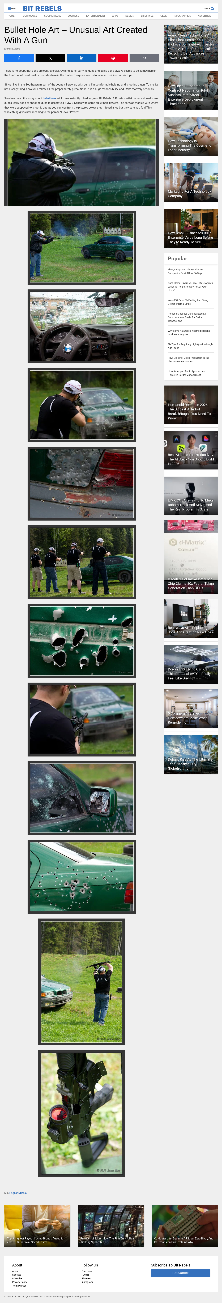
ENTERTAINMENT (95, 16)
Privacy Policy (19, 1282)
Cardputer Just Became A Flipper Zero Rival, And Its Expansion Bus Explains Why (183, 1240)
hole (53, 98)
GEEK (163, 16)
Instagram (87, 1282)
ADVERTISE (204, 16)
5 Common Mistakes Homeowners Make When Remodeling (188, 717)
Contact (16, 1274)
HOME (11, 16)
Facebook (87, 1271)
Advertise (17, 1278)
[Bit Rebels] (41, 9)
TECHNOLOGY (29, 16)
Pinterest (86, 1278)
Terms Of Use (19, 1285)
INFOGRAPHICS (182, 16)
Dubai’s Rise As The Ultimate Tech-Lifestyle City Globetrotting (190, 764)
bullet (46, 98)
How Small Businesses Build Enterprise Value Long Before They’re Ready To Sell (190, 237)
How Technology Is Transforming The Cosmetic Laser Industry (189, 145)
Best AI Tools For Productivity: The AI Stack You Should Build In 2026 (191, 459)
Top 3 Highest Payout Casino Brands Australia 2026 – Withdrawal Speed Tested (35, 1240)
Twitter (85, 1274)
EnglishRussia (18, 1193)
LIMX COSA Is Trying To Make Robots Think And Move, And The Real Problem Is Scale (191, 504)
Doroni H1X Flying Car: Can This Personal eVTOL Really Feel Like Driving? (189, 673)
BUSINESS (73, 16)
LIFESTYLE (147, 16)
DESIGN (129, 16)
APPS (115, 16)
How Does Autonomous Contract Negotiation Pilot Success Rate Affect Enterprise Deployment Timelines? (188, 95)
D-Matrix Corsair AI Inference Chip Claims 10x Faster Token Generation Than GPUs (191, 583)
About (15, 1271)
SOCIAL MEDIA (52, 16)
